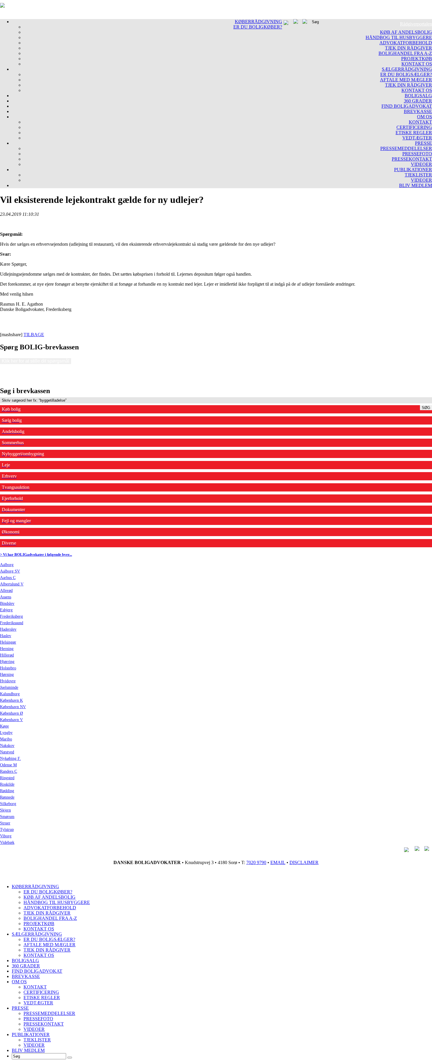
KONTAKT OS (416, 63)
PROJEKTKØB (416, 58)
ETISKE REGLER (414, 132)
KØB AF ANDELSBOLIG (406, 32)
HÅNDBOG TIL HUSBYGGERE (399, 37)
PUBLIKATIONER (413, 169)
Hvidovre (8, 681)
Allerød (6, 590)
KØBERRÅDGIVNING (258, 21)
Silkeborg (8, 804)
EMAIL (277, 862)
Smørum (7, 816)
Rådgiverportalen (416, 23)
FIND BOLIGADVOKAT (406, 106)
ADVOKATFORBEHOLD (405, 42)
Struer (5, 823)
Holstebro (8, 668)
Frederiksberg (11, 616)
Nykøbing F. (10, 758)
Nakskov (7, 745)
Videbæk (7, 842)
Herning (7, 649)
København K (11, 700)
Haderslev (8, 629)
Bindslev (7, 603)
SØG (426, 407)
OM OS (424, 116)
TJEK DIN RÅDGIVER (408, 48)
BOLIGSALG (418, 95)
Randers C (8, 771)
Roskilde (7, 784)
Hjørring (7, 661)
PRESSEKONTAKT (412, 158)
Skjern (5, 810)
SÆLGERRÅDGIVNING (407, 69)
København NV (13, 707)
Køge (4, 726)
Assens (5, 597)
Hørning (7, 674)
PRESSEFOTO (417, 153)
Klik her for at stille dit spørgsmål (35, 360)
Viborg (5, 836)
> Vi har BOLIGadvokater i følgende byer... (36, 554)
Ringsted (7, 778)
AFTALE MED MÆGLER (406, 79)
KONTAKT (420, 121)
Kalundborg (10, 694)
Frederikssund (11, 623)
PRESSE (423, 143)
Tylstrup (7, 829)
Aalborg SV (10, 571)
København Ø (11, 713)
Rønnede (7, 797)
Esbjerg (6, 610)
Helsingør (8, 642)
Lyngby (6, 732)
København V (11, 720)
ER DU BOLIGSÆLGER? (406, 74)
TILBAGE (34, 334)
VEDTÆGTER (417, 137)
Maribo (6, 739)
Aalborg (7, 565)
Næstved (7, 752)
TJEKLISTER (418, 174)
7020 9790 (256, 862)
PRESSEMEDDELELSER (406, 148)
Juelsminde (9, 687)
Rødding (7, 791)
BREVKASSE (418, 111)
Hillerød (7, 655)
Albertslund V (12, 584)
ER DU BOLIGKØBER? (257, 26)
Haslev (5, 636)
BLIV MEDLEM (415, 185)
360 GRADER (418, 100)
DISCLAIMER (304, 862)
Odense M (8, 765)
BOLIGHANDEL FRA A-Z (405, 53)
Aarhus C (8, 577)
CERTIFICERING (414, 127)
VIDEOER (421, 164)
